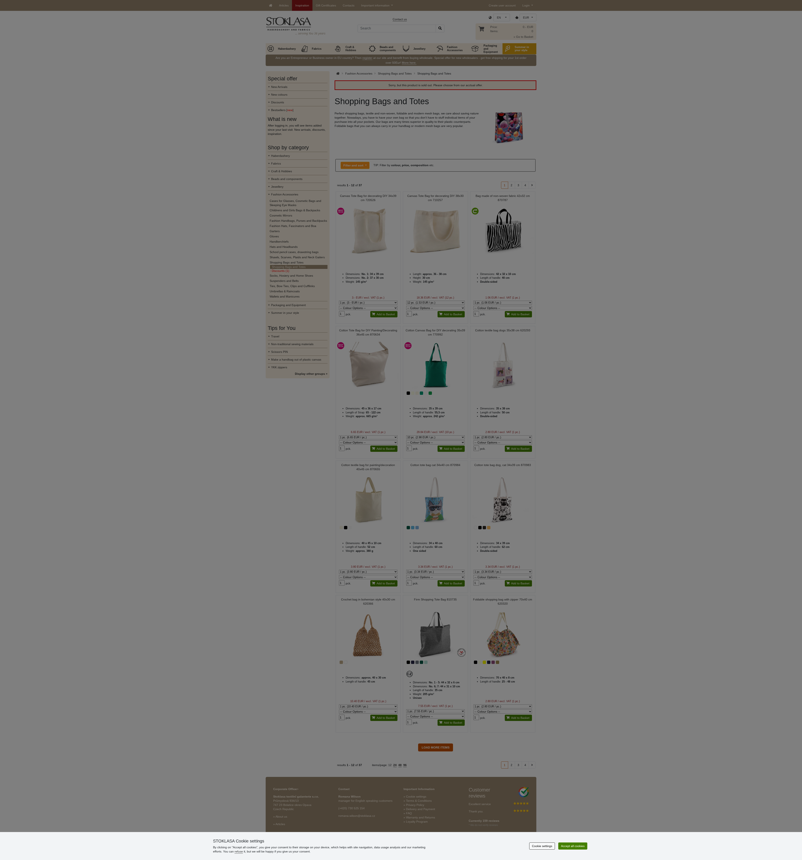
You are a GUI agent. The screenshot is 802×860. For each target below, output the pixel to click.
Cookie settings (542, 846)
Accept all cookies (573, 846)
